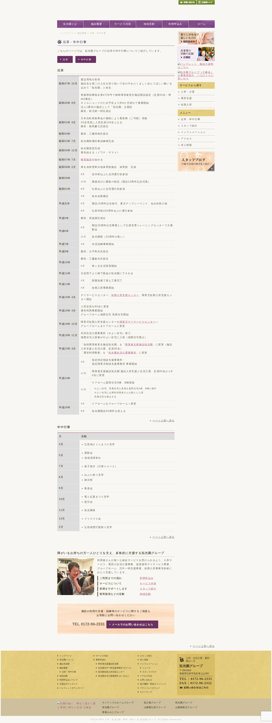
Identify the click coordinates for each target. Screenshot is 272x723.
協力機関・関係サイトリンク (153, 684)
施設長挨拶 (65, 664)
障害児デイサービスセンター (138, 322)
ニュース (146, 668)
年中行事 (86, 59)
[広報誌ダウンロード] (196, 54)
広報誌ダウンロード (69, 684)
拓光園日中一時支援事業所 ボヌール (114, 668)
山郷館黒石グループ (186, 707)
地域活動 (149, 24)
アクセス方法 (146, 676)
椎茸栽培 (86, 159)
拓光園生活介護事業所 (122, 352)
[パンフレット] (196, 66)
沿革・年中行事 (190, 119)
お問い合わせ (146, 680)
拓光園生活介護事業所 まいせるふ (113, 676)
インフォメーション (193, 132)
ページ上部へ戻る (163, 420)
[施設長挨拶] (196, 38)
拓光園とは (70, 24)
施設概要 (96, 24)
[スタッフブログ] (196, 169)
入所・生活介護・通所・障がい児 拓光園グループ (130, 719)
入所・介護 (188, 91)
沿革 (65, 59)
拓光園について (67, 660)
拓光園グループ (184, 702)
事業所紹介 (101, 660)
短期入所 (186, 104)
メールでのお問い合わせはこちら (132, 624)
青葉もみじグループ (113, 712)
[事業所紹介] (196, 75)
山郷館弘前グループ (155, 707)
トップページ (67, 33)
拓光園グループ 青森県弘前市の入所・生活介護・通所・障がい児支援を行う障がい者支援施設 (81, 12)
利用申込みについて (69, 680)
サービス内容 (122, 24)
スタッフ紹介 (148, 588)
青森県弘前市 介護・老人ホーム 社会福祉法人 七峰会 (206, 2)
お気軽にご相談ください (189, 12)
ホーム (202, 24)
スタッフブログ (149, 672)
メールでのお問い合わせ (187, 2)
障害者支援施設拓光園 (139, 344)
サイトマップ (146, 692)
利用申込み (175, 24)
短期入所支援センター (125, 295)
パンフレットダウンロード (72, 688)
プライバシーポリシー (150, 688)
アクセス (186, 138)
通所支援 (186, 98)
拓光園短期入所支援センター (111, 672)
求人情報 (186, 145)
